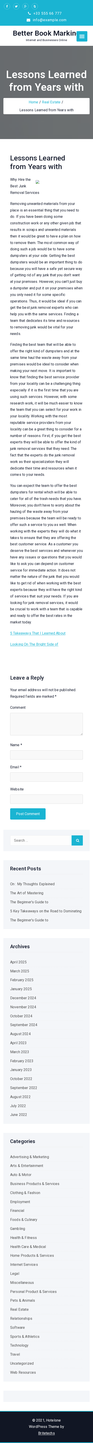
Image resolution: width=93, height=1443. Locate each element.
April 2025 (18, 962)
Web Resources (23, 1372)
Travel (15, 1354)
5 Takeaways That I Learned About (37, 633)
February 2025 (21, 980)
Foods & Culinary (23, 1220)
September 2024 (23, 1025)
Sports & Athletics (25, 1336)
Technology (19, 1345)
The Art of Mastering (26, 893)
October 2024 (21, 1016)
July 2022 (18, 1106)
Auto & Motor (20, 1175)
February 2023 (21, 1061)
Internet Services (24, 1264)
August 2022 (20, 1097)
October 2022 (21, 1079)
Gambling (17, 1229)
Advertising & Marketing (29, 1157)
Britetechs (46, 1433)
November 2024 (23, 1007)
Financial (17, 1210)
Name (16, 745)
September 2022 (23, 1088)
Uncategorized (22, 1363)
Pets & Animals (22, 1300)
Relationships (21, 1318)
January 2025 (21, 989)
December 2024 (23, 998)
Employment (20, 1202)
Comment (18, 707)
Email (15, 767)
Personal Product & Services (33, 1292)
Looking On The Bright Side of (34, 644)
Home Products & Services (32, 1255)
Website (17, 789)
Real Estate (51, 102)
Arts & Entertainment (26, 1166)
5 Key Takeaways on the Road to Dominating (46, 911)
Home (33, 102)
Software (17, 1327)
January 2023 (21, 1070)
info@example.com (49, 20)
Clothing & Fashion (25, 1193)
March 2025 (19, 971)
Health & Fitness (23, 1238)
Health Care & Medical (28, 1247)
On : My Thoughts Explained (32, 884)
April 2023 (18, 1043)
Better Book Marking (46, 33)
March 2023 (19, 1052)
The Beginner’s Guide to (29, 902)
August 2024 (20, 1034)
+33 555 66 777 (47, 13)
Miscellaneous (22, 1282)
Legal (14, 1273)
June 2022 (18, 1115)
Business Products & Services (34, 1184)
